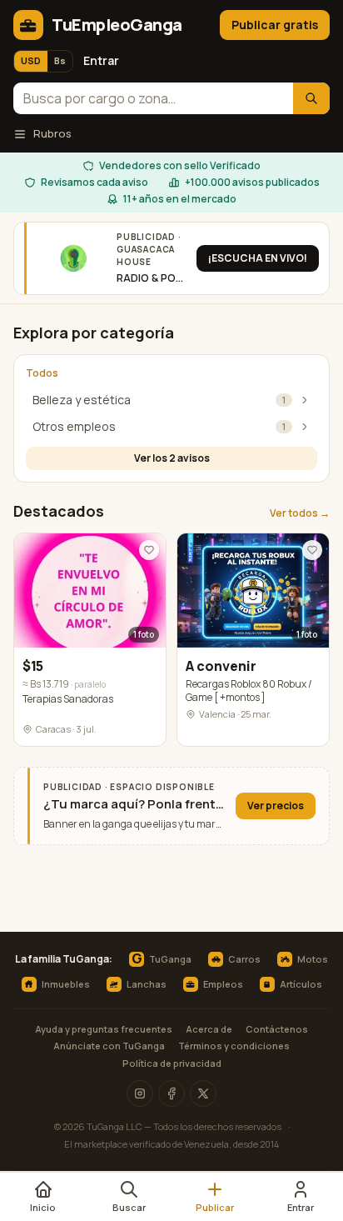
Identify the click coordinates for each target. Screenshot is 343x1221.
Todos (42, 373)
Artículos (301, 984)
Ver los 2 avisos (172, 458)
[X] (203, 1093)
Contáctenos (277, 1029)
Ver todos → (300, 513)
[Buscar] (311, 99)
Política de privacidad (171, 1063)
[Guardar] (149, 550)
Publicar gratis (274, 25)
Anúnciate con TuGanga (109, 1045)
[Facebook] (171, 1093)
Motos (312, 959)
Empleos (223, 984)
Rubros (52, 133)
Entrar (101, 60)
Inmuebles (66, 984)
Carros (244, 959)
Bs (60, 60)
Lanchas (147, 984)
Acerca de (209, 1029)
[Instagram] (140, 1093)
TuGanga (161, 959)
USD (31, 60)
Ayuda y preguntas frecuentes (103, 1029)
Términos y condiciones (234, 1045)
